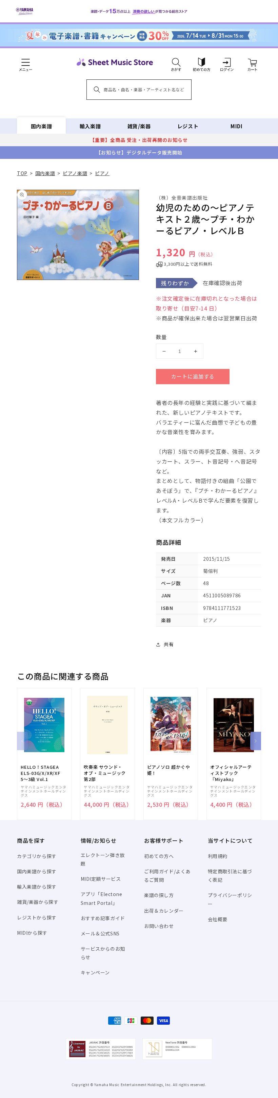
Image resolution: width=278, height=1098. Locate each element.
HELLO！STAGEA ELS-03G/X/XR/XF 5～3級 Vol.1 (40, 773)
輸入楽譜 (90, 126)
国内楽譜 (41, 126)
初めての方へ (159, 856)
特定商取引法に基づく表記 (230, 875)
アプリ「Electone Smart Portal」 (101, 898)
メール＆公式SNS (100, 933)
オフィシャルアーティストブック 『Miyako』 (231, 773)
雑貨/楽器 (139, 126)
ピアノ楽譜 (75, 173)
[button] (176, 62)
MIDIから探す (32, 932)
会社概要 (217, 919)
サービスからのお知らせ (103, 953)
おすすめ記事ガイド (103, 918)
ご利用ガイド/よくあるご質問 (167, 875)
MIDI (236, 126)
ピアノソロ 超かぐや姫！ (168, 770)
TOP (22, 173)
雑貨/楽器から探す (37, 901)
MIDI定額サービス (101, 878)
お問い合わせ (159, 926)
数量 (161, 336)
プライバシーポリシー (230, 899)
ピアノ (102, 173)
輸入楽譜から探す (37, 886)
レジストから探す (37, 917)
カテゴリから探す (37, 856)
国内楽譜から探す (37, 871)
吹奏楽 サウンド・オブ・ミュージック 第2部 (105, 773)
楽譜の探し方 (159, 895)
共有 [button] (169, 644)
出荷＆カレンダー (164, 910)
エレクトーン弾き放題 (103, 859)
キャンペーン (95, 972)
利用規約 (217, 856)
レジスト (187, 126)
